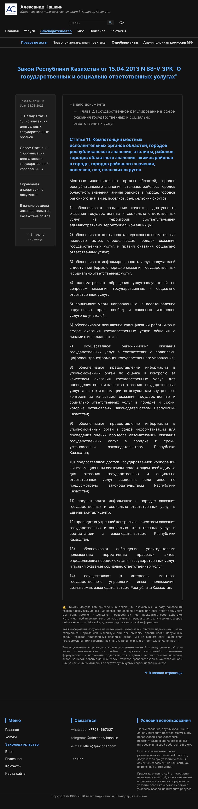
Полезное (97, 31)
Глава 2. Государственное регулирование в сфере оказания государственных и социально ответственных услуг (124, 117)
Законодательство (56, 31)
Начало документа (87, 104)
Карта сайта (15, 773)
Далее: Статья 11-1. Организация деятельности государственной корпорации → (34, 158)
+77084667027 (100, 729)
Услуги (29, 31)
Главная (12, 31)
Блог (80, 31)
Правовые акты (34, 42)
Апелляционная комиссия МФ (168, 42)
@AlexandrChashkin (102, 738)
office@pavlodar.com (99, 746)
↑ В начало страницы (164, 673)
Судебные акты (125, 42)
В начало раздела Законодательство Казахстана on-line (35, 210)
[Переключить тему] (122, 23)
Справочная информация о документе (31, 189)
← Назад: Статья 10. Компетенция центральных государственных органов (34, 126)
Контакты (118, 31)
